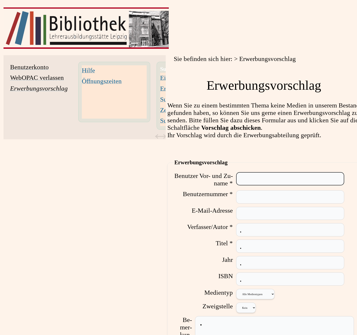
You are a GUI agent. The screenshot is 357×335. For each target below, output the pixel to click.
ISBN (225, 276)
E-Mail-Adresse (212, 210)
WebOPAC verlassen (37, 77)
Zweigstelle (217, 306)
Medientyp (218, 292)
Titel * (224, 243)
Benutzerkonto (29, 67)
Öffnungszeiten (102, 81)
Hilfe (88, 70)
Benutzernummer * (208, 194)
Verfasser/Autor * (210, 226)
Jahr (227, 259)
